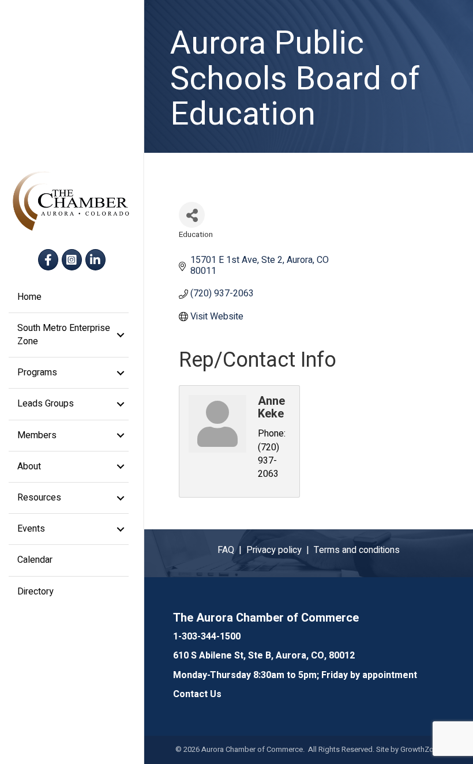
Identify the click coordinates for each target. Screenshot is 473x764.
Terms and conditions (357, 550)
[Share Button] (192, 215)
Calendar (34, 560)
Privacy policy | (280, 550)
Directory (35, 592)
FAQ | (231, 550)
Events (31, 529)
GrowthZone (421, 749)
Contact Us (197, 694)
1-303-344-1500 (207, 636)
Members (37, 435)
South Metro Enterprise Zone (63, 334)
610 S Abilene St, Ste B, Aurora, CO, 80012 (264, 656)
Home (29, 297)
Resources (39, 498)
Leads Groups (45, 404)
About (29, 466)
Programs (37, 372)
